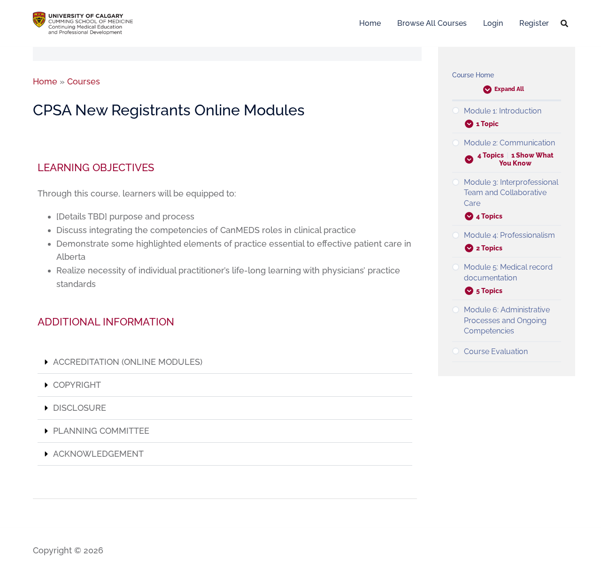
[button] (225, 362)
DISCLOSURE (79, 408)
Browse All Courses (432, 23)
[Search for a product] (564, 23)
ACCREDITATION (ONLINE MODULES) (127, 362)
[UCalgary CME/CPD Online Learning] (83, 22)
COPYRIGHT (77, 385)
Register (534, 23)
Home (370, 23)
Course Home (473, 75)
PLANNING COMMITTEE (101, 431)
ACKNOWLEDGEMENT (98, 454)
